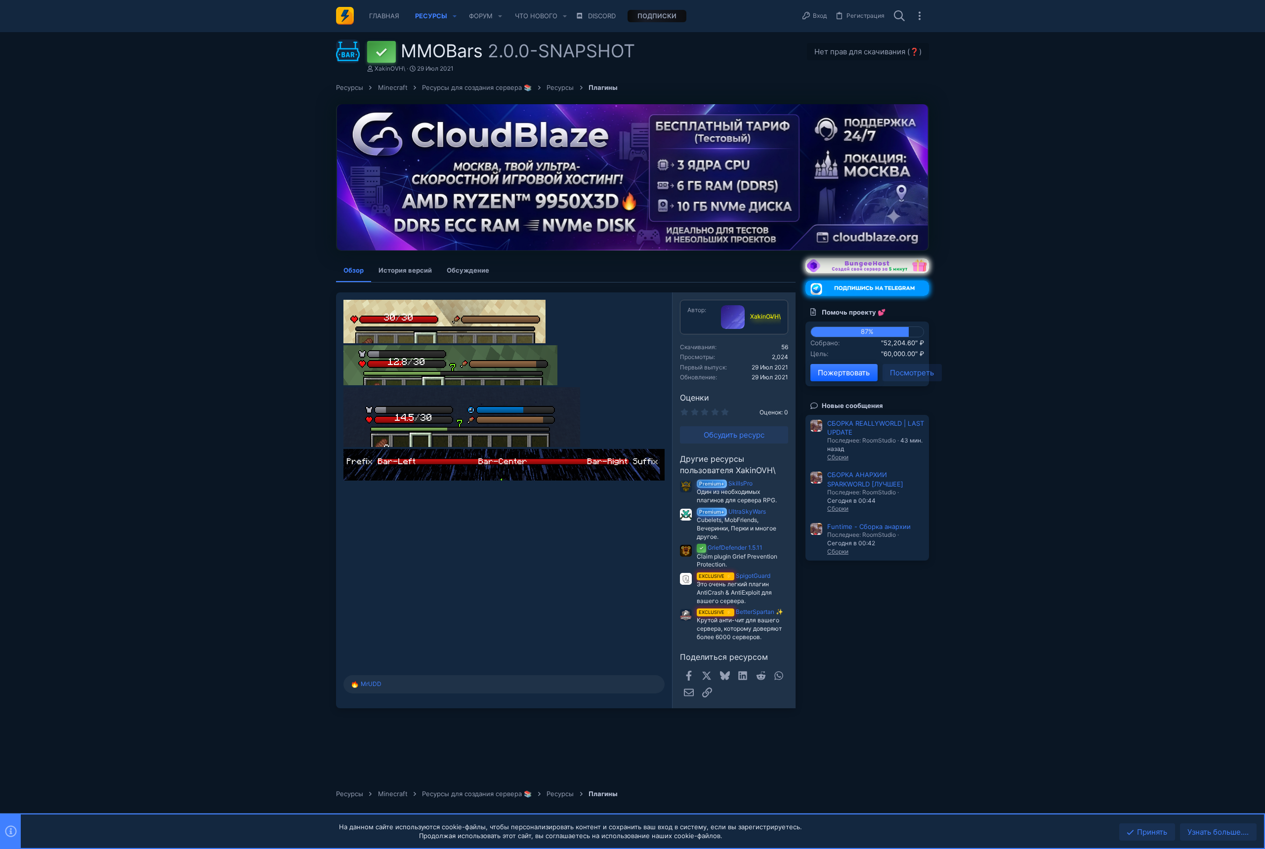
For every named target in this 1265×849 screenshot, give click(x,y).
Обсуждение (468, 270)
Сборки (837, 457)
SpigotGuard (734, 575)
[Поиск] (899, 16)
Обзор (353, 270)
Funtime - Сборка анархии (869, 526)
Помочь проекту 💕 (854, 312)
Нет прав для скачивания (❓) (868, 51)
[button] (454, 16)
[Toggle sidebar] (919, 15)
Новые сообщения (852, 405)
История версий (405, 270)
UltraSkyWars (732, 511)
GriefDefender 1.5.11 (730, 547)
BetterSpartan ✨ (741, 611)
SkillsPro (726, 483)
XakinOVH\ (390, 68)
